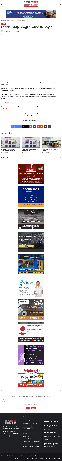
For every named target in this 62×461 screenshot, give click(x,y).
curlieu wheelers (35, 441)
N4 (23, 449)
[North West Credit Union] (31, 13)
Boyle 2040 (34, 423)
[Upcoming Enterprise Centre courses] (51, 142)
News (24, 458)
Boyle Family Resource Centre (29, 431)
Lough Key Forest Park (34, 446)
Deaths (35, 458)
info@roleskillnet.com (9, 109)
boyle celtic (34, 425)
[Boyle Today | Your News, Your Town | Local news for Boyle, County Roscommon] (31, 4)
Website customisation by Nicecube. (30, 455)
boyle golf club (26, 436)
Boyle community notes (28, 428)
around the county (26, 423)
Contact (58, 458)
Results (33, 408)
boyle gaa (25, 433)
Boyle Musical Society (27, 438)
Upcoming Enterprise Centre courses (50, 149)
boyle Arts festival (26, 425)
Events (7, 20)
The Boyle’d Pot (41, 458)
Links (55, 458)
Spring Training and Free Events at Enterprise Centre (9, 149)
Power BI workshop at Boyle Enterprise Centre (30, 149)
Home (3, 20)
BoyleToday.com (7, 31)
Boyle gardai (31, 433)
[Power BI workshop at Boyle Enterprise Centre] (31, 142)
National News (49, 458)
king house (25, 446)
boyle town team (26, 441)
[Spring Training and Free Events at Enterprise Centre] (10, 142)
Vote (28, 408)
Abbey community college (28, 420)
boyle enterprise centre (31, 120)
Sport (32, 458)
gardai (32, 444)
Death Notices (26, 444)
